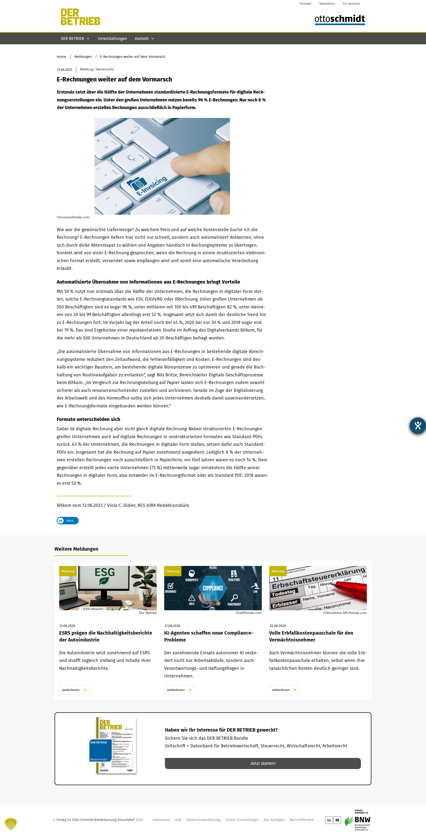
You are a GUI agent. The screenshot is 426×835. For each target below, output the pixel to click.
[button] (11, 824)
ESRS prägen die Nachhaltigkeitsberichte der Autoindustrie (108, 630)
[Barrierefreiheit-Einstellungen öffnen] (418, 426)
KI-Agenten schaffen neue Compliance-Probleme (213, 630)
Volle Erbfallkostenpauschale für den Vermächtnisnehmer (318, 630)
